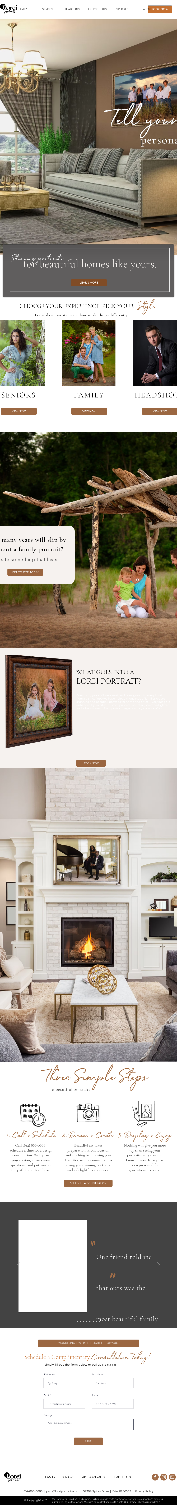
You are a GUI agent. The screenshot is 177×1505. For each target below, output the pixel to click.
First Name (49, 1374)
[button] (97, 9)
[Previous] (18, 1265)
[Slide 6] (96, 1321)
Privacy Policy (144, 1491)
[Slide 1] (80, 1321)
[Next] (158, 1265)
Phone (95, 1395)
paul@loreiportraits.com (63, 1491)
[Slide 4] (89, 1321)
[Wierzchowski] (86, 1321)
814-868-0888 (33, 1491)
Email (46, 1395)
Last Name (97, 1374)
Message (48, 1415)
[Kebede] (77, 1321)
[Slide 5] (93, 1321)
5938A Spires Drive (96, 1491)
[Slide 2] (83, 1321)
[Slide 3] (99, 1321)
